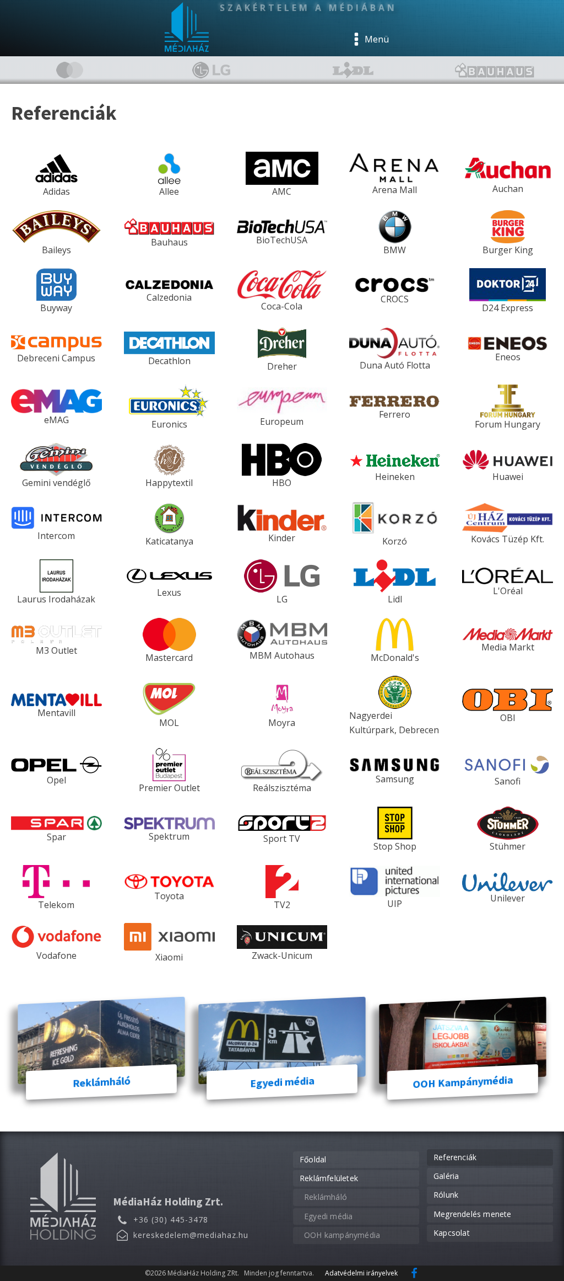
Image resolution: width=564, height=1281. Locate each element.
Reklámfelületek (329, 1178)
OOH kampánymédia (342, 1235)
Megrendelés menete (472, 1214)
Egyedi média (328, 1216)
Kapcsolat (451, 1232)
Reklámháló (325, 1197)
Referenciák (454, 1157)
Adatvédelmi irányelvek (361, 1273)
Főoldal (313, 1159)
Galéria (446, 1176)
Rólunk (445, 1194)
